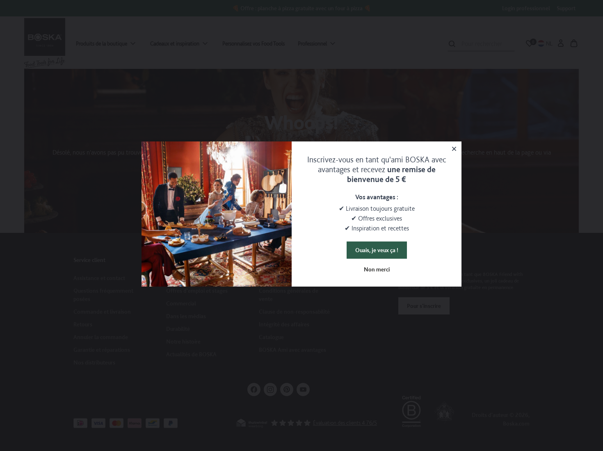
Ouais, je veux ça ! (376, 250)
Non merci (377, 269)
